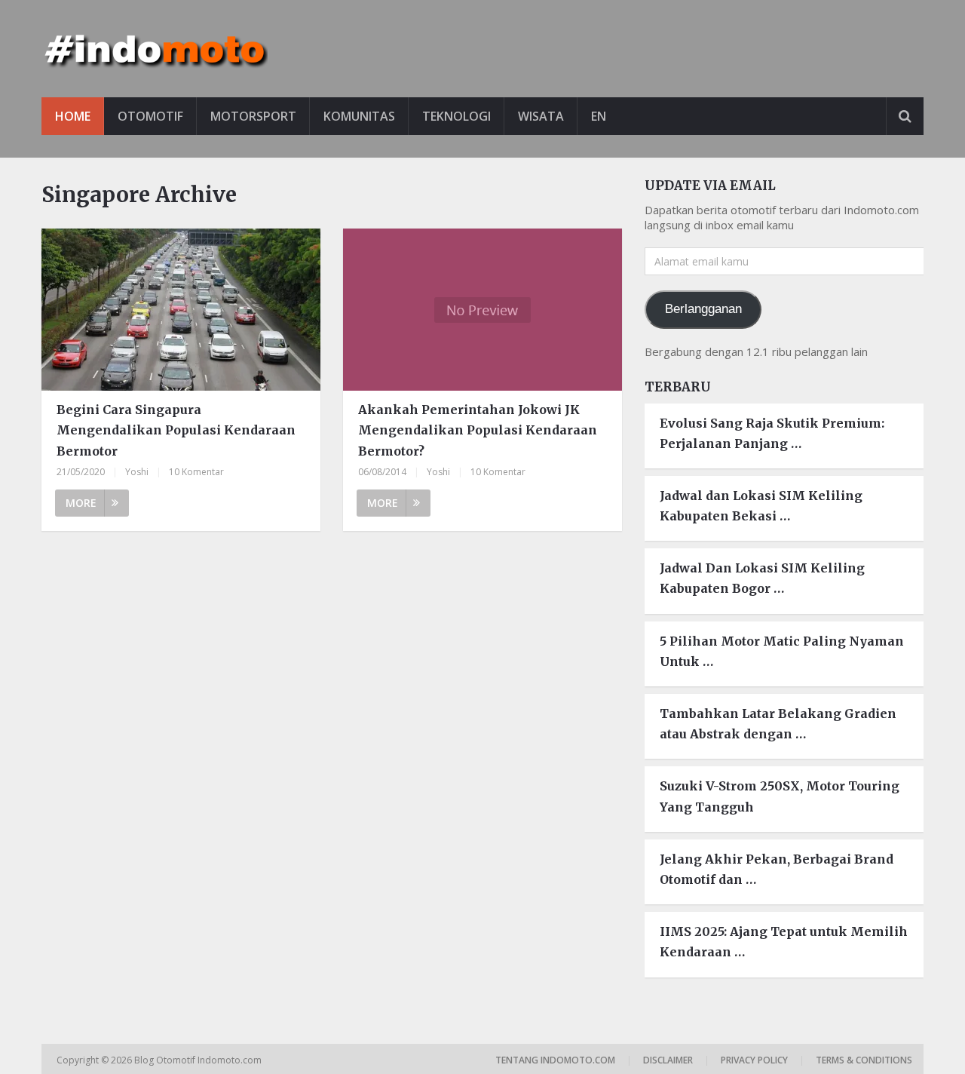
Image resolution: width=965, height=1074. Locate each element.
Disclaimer (668, 1060)
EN (598, 116)
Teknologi (456, 116)
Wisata (541, 116)
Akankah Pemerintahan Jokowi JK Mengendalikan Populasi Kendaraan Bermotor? (477, 430)
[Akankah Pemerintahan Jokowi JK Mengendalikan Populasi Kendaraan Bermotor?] (482, 310)
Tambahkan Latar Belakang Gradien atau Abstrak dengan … (778, 723)
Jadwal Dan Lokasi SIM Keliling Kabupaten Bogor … (762, 578)
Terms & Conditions (864, 1060)
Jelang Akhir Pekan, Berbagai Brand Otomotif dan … (776, 869)
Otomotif (150, 116)
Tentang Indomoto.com (555, 1060)
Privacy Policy (754, 1060)
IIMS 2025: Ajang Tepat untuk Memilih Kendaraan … (784, 941)
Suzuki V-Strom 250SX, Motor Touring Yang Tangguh (779, 796)
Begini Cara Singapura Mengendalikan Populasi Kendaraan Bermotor (176, 430)
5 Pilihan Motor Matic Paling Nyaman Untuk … (782, 651)
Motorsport (253, 116)
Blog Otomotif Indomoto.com (199, 1060)
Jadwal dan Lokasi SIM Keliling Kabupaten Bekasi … (761, 505)
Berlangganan (703, 309)
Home (72, 116)
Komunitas (359, 116)
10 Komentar (196, 471)
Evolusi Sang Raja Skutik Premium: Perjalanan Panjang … (772, 433)
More (81, 503)
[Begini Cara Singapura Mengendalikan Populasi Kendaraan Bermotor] (180, 310)
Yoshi (137, 471)
